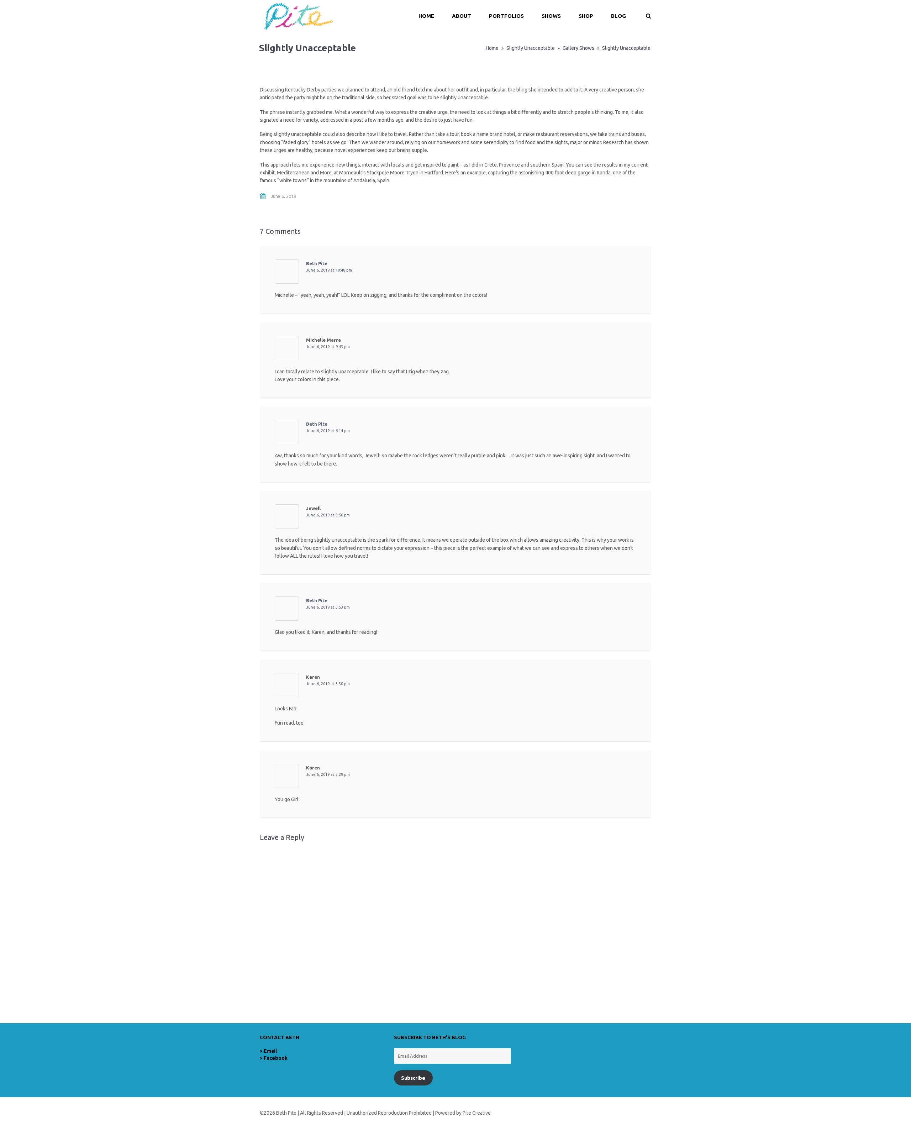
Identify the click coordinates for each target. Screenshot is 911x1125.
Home (492, 48)
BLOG (618, 16)
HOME (426, 16)
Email (270, 1051)
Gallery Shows (578, 48)
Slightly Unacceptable (530, 48)
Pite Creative (477, 1113)
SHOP (586, 16)
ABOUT (461, 16)
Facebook (276, 1058)
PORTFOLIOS (506, 16)
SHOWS (551, 16)
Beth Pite (316, 263)
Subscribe (413, 1078)
